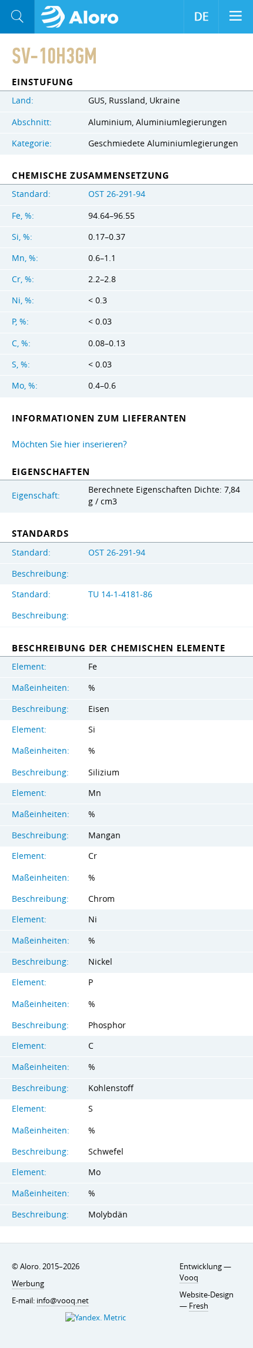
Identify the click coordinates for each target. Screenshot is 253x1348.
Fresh (198, 1305)
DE (201, 16)
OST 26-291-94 (116, 194)
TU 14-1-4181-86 (120, 594)
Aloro (83, 17)
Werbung (28, 1283)
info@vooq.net (62, 1300)
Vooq (188, 1277)
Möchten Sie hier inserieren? (69, 444)
